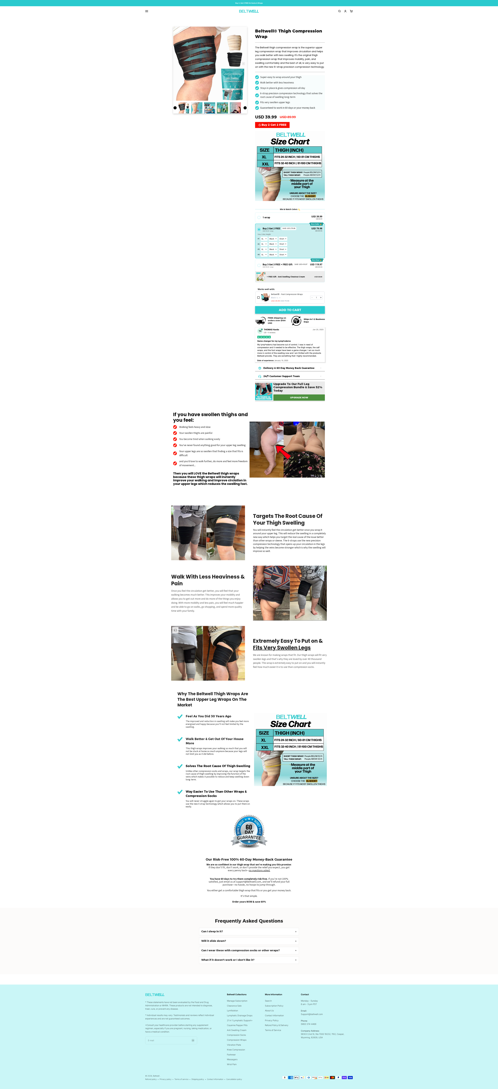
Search (268, 1000)
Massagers (232, 1059)
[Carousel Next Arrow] (243, 63)
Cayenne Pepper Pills (237, 1025)
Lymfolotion (232, 1010)
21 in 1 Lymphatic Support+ (240, 1020)
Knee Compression (236, 1049)
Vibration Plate (234, 1045)
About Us (269, 1010)
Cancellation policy (234, 1079)
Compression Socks (236, 1035)
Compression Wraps (236, 1040)
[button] (290, 217)
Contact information (215, 1079)
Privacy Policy (272, 1020)
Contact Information (274, 1015)
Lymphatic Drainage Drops (239, 1015)
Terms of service (181, 1079)
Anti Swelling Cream (236, 1030)
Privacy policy (165, 1079)
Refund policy (151, 1079)
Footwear (231, 1054)
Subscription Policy (274, 1005)
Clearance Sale (234, 1005)
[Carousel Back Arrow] (175, 107)
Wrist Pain (232, 1064)
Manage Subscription (237, 1000)
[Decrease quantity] (312, 297)
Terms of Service (273, 1030)
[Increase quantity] (321, 297)
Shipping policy (197, 1079)
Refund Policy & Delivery (276, 1025)
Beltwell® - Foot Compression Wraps (287, 294)
